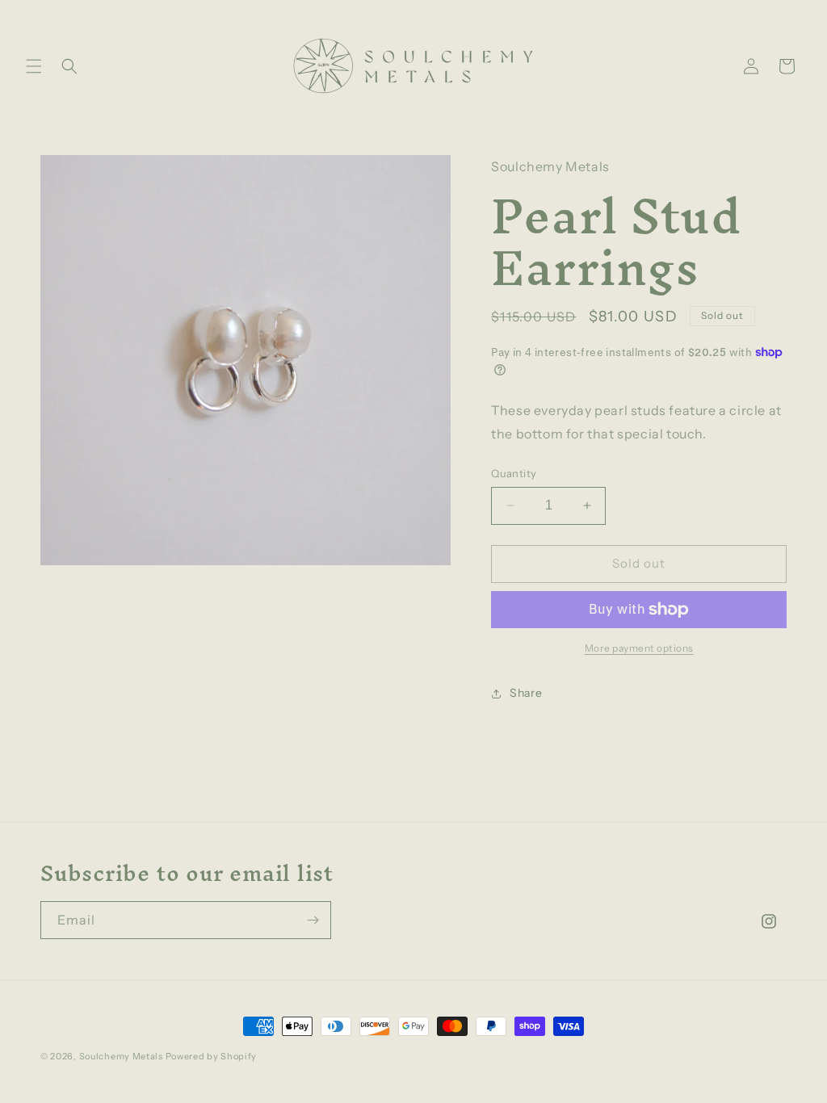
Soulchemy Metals (121, 1056)
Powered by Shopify (212, 1056)
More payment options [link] (639, 648)
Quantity (513, 473)
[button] (34, 66)
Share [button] (526, 693)
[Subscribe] (312, 920)
